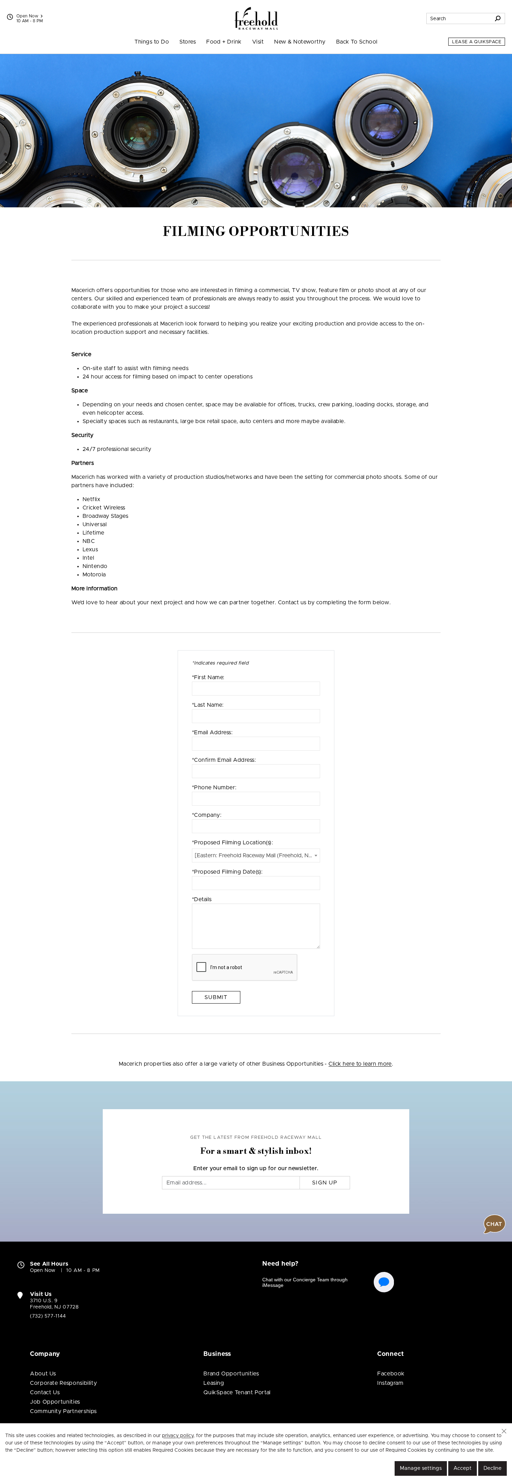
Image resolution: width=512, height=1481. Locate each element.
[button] (504, 1431)
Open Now (27, 16)
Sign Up (325, 1182)
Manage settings (421, 1468)
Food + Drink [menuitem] (224, 42)
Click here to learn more (360, 1064)
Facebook (391, 1373)
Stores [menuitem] (187, 42)
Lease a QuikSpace (476, 42)
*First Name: (208, 677)
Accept (462, 1468)
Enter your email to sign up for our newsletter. (256, 1168)
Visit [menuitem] (258, 42)
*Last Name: (208, 705)
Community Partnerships (63, 1411)
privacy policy (177, 1435)
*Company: (207, 815)
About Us (43, 1373)
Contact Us (45, 1392)
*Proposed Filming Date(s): (227, 872)
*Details (202, 899)
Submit (216, 997)
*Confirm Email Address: (224, 760)
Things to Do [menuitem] (151, 42)
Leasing (213, 1383)
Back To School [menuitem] (357, 42)
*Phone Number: (214, 787)
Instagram (390, 1383)
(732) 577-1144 (48, 1316)
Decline (492, 1468)
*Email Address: (212, 732)
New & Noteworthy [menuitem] (300, 42)
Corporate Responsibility (63, 1383)
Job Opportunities (55, 1402)
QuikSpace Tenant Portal (237, 1392)
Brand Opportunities (231, 1373)
